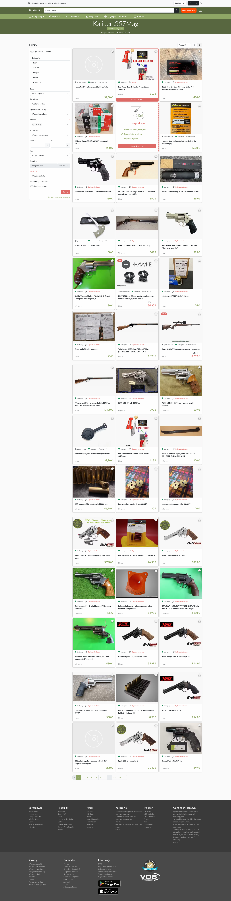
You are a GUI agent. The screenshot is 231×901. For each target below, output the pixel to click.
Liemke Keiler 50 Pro (66, 819)
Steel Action (91, 822)
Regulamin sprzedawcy (107, 866)
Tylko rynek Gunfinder (42, 52)
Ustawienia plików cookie (107, 872)
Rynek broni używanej (37, 884)
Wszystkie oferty (38, 176)
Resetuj (65, 192)
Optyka (36, 72)
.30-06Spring (149, 814)
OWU (100, 864)
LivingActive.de (35, 816)
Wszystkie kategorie (37, 866)
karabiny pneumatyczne (125, 819)
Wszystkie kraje (38, 155)
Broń (35, 63)
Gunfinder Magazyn (71, 877)
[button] (199, 10)
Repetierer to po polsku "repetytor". (129, 811)
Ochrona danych (104, 869)
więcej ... (32, 827)
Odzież (35, 77)
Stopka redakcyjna (105, 874)
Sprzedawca (34, 130)
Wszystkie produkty (39, 114)
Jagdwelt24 (33, 811)
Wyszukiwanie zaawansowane (60, 197)
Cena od (33, 141)
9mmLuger (148, 824)
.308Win (147, 811)
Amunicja (36, 68)
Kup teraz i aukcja (38, 104)
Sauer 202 (62, 814)
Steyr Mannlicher (93, 819)
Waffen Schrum (35, 819)
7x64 (146, 819)
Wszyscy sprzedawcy (37, 872)
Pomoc (140, 16)
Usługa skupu (68, 874)
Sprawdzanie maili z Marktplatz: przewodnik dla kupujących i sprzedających (185, 814)
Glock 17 (61, 816)
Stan (32, 89)
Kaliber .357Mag (123, 32)
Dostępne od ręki (40, 181)
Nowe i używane (38, 93)
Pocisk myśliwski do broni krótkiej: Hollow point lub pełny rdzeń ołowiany (186, 837)
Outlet (31, 879)
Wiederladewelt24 (36, 824)
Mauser (90, 811)
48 (114, 777)
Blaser (89, 816)
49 (120, 777)
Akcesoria (37, 82)
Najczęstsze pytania (105, 877)
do (52, 141)
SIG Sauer (90, 814)
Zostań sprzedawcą (70, 866)
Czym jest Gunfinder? (117, 16)
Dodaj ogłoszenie (188, 10)
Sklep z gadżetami (70, 887)
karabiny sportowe (123, 814)
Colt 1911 (62, 822)
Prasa (65, 884)
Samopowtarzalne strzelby (126, 816)
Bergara (90, 824)
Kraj (31, 151)
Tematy (32, 877)
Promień (33, 161)
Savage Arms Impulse (66, 827)
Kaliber (33, 120)
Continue (193, 3)
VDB (30, 822)
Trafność (182, 45)
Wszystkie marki (35, 864)
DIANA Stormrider (65, 824)
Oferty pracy (68, 879)
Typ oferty (34, 99)
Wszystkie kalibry (107, 32)
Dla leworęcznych (41, 186)
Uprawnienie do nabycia (39, 109)
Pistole (118, 822)
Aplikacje (66, 882)
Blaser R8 (61, 811)
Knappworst (33, 814)
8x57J (146, 822)
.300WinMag (149, 816)
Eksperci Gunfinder (70, 872)
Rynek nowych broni (36, 882)
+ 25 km (62, 166)
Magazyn (93, 16)
